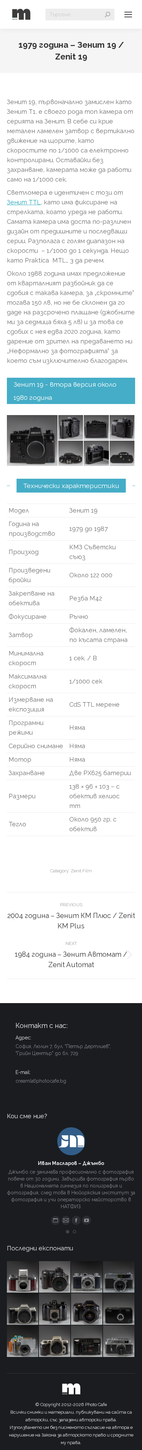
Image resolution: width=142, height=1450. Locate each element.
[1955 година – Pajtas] (55, 1309)
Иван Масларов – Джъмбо (71, 1163)
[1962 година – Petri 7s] (119, 1277)
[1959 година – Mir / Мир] (119, 1341)
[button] (67, 1231)
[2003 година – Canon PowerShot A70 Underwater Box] (23, 1341)
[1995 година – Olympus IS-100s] (87, 1309)
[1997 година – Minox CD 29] (119, 1309)
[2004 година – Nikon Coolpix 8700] (55, 1277)
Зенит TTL (24, 202)
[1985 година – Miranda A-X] (87, 1341)
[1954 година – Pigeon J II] (87, 1277)
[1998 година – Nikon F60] (55, 1341)
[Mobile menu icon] (128, 14)
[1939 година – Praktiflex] (23, 1277)
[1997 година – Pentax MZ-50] (23, 1309)
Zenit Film (81, 870)
